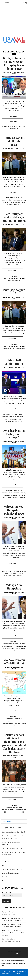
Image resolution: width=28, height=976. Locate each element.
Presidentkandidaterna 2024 (11, 873)
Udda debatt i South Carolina (14, 362)
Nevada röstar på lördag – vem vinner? (14, 434)
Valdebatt (14, 414)
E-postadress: (6, 892)
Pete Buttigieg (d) (15, 204)
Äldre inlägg (7, 821)
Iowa (12, 723)
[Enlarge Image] (22, 79)
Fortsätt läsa (12, 116)
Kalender (5, 877)
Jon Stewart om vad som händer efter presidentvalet (14, 853)
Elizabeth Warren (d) (11, 202)
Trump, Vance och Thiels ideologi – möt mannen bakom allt (13, 837)
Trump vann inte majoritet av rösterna (11, 843)
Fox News (18, 126)
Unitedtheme (16, 974)
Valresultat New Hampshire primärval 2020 (14, 510)
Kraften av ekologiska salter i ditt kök (13, 832)
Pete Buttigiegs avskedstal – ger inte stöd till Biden (14, 217)
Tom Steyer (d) (17, 421)
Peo (14, 74)
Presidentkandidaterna (11, 124)
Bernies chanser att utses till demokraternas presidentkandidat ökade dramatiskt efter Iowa (14, 743)
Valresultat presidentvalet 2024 (12, 848)
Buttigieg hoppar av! (14, 291)
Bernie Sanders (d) (19, 200)
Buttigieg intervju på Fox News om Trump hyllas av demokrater (14, 63)
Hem (3, 865)
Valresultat (9, 721)
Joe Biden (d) (20, 416)
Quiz (3, 881)
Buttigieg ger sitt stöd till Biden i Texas (14, 141)
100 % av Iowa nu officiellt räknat (14, 661)
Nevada (9, 497)
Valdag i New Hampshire (14, 586)
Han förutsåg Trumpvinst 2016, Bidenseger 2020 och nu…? (13, 933)
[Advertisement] (14, 20)
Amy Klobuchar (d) (19, 571)
